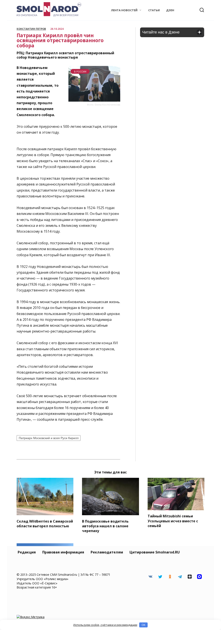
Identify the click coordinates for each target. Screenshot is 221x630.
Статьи (154, 10)
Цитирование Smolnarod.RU (154, 552)
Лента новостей (124, 10)
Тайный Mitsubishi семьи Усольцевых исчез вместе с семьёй (173, 521)
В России (80, 71)
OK (143, 625)
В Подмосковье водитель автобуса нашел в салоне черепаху (105, 526)
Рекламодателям (107, 552)
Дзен (170, 10)
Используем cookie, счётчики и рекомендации (105, 625)
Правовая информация (63, 552)
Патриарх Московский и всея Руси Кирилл (49, 438)
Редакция (27, 552)
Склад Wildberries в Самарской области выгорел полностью (45, 523)
